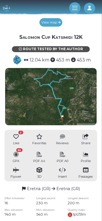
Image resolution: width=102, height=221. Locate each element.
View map (49, 22)
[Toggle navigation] (74, 8)
